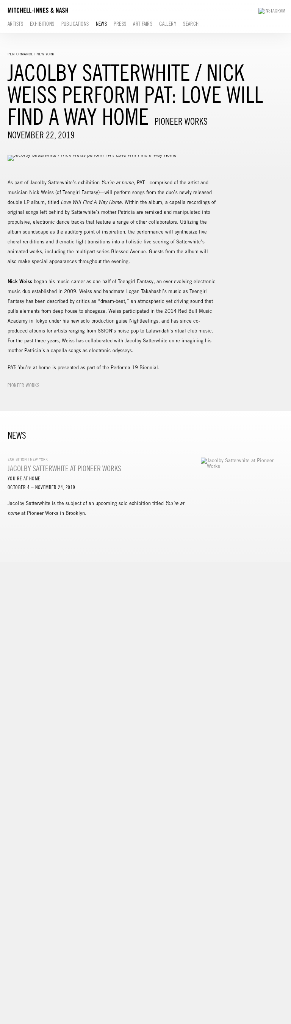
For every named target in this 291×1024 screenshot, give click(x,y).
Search (191, 24)
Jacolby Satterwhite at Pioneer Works (64, 468)
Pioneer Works (23, 385)
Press (120, 24)
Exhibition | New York (28, 459)
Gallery (167, 24)
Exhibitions (42, 24)
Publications (75, 24)
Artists (15, 24)
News (101, 24)
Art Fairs (142, 24)
